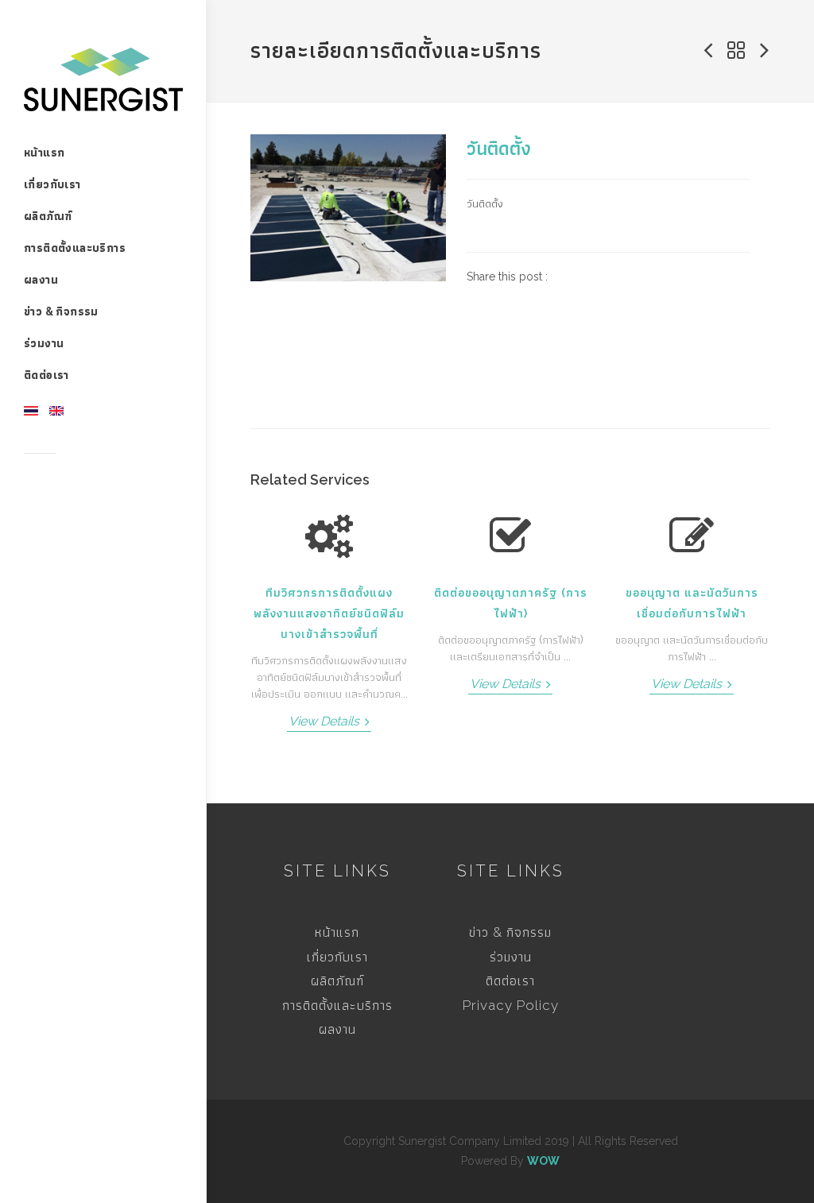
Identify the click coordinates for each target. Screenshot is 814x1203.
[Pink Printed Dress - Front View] (348, 207)
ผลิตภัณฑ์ (337, 980)
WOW (543, 1161)
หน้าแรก (337, 932)
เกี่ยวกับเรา (337, 957)
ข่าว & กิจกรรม (510, 932)
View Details (325, 721)
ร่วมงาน (511, 957)
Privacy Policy (511, 1005)
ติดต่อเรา (510, 980)
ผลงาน (337, 1029)
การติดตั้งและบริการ (337, 1005)
